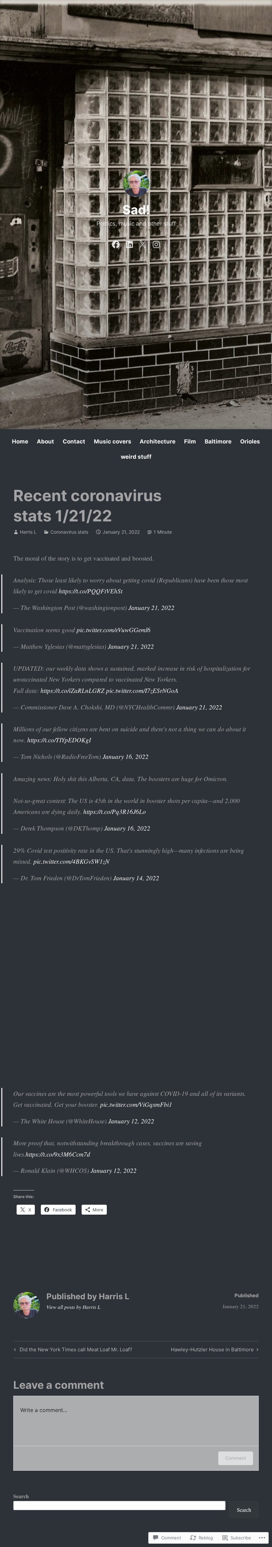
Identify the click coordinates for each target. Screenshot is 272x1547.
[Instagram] (156, 243)
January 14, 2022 (136, 878)
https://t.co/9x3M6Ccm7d (58, 1154)
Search (21, 1496)
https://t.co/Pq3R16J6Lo (114, 811)
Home (20, 441)
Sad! (136, 209)
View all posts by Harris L (73, 1307)
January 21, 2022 (151, 607)
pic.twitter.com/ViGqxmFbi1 (136, 1104)
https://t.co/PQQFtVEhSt (90, 591)
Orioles (250, 441)
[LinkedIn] (129, 243)
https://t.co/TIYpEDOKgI (59, 740)
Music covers (112, 441)
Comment (235, 1458)
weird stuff (136, 456)
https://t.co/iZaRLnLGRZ (72, 690)
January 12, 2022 (131, 1121)
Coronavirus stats (69, 532)
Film (190, 441)
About (45, 441)
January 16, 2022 (125, 756)
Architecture (157, 441)
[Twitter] (142, 243)
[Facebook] (115, 243)
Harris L (28, 532)
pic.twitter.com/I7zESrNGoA (142, 690)
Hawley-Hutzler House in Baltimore (212, 1350)
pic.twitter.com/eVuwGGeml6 (114, 630)
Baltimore (218, 441)
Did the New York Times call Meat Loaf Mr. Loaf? (72, 1350)
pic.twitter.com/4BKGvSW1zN (71, 861)
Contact (74, 441)
